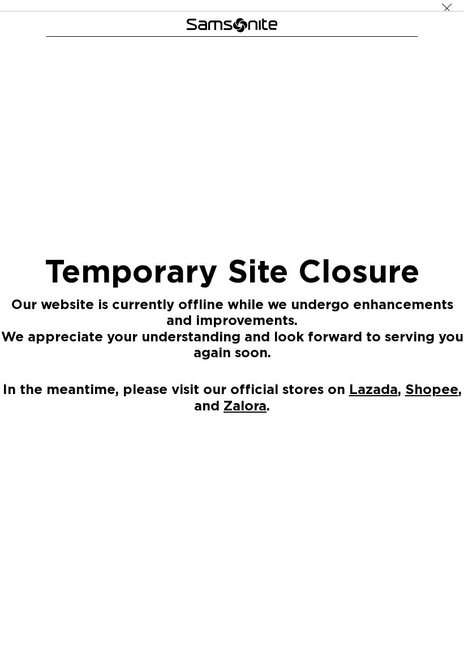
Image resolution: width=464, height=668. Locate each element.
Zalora (245, 404)
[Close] (447, 5)
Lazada (373, 389)
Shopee (431, 389)
